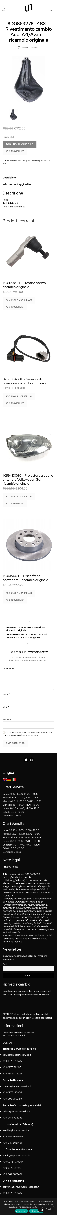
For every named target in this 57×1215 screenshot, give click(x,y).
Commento (9, 668)
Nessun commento (30, 47)
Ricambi (33, 161)
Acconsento (21, 1211)
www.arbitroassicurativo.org (32, 920)
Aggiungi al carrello (19, 144)
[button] (46, 1209)
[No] (53, 1206)
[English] (5, 779)
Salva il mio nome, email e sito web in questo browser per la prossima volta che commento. (28, 733)
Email (6, 707)
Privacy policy (36, 1211)
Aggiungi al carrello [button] (19, 300)
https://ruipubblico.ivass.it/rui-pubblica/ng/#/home (18, 879)
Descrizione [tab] (10, 177)
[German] (9, 779)
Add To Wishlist (15, 151)
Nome (6, 694)
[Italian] (14, 779)
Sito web (7, 719)
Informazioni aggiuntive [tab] (17, 184)
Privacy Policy (10, 866)
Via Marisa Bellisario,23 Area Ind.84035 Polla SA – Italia (19, 1034)
